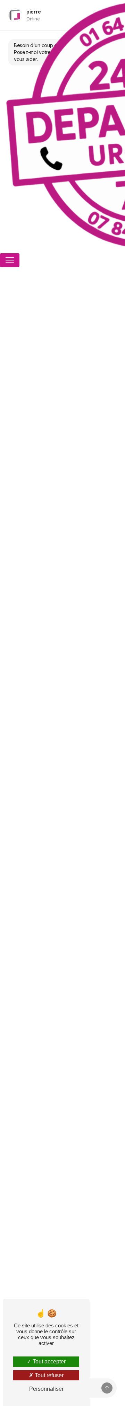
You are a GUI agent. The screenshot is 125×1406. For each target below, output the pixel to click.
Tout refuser (48, 1375)
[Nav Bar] (9, 260)
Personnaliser (46, 1389)
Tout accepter (48, 1361)
